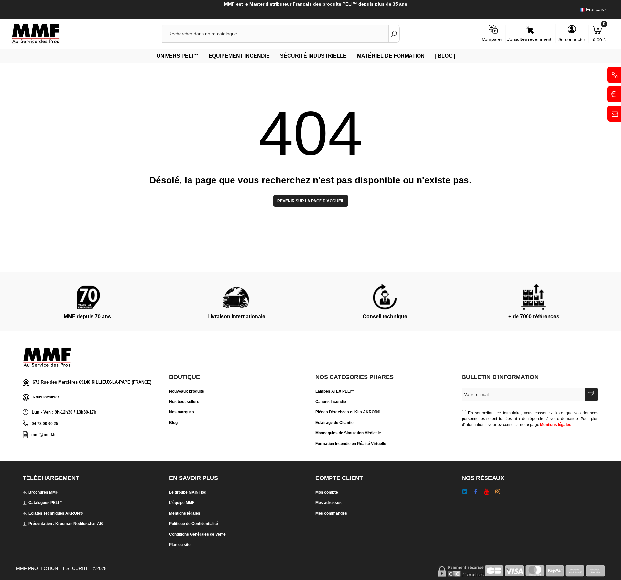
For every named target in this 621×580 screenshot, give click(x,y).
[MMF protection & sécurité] (46, 33)
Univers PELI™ (177, 56)
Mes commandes (331, 513)
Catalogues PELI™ (45, 502)
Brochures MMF (43, 492)
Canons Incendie (330, 401)
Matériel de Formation (391, 56)
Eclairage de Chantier (335, 422)
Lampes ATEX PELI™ (334, 391)
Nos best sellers (184, 401)
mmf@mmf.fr (43, 434)
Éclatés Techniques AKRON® (55, 513)
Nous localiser (46, 397)
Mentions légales (555, 424)
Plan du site (180, 544)
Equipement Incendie (239, 56)
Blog (173, 422)
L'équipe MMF (181, 502)
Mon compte (326, 492)
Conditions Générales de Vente (197, 534)
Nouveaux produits (186, 391)
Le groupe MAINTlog (187, 492)
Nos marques (181, 412)
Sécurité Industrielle (313, 56)
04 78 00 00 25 (45, 423)
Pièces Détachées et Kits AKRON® (347, 412)
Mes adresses (328, 502)
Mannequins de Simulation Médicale (348, 433)
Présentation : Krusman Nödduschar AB (65, 523)
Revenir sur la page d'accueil (310, 201)
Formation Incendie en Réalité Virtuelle (350, 443)
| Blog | (445, 56)
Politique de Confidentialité (193, 523)
